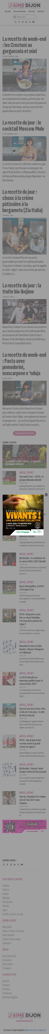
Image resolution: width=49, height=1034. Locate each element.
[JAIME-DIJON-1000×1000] (23, 534)
